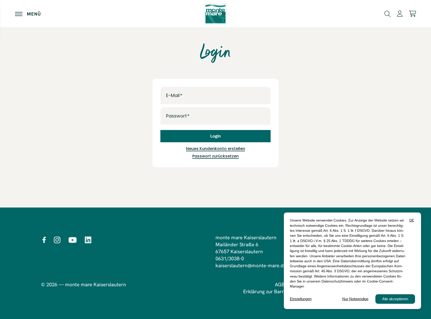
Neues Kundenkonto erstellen (215, 149)
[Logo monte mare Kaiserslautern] (215, 13)
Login (215, 136)
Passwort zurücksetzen (215, 156)
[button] (387, 13)
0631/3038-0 (230, 258)
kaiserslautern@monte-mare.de (251, 265)
